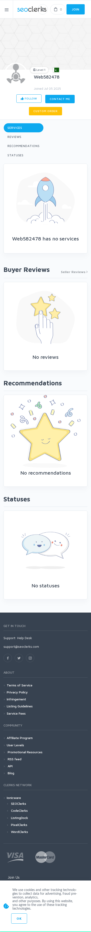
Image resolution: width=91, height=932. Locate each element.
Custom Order (45, 111)
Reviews (14, 137)
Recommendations (23, 146)
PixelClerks (19, 825)
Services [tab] (14, 128)
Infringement (16, 699)
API (10, 766)
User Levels (15, 745)
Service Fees (16, 713)
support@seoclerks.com (21, 646)
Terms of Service (19, 685)
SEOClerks (18, 803)
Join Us (14, 877)
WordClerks (19, 832)
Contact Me (60, 99)
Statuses (15, 155)
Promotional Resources (24, 752)
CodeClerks (19, 810)
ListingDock (19, 818)
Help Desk (24, 638)
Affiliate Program (20, 738)
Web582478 (47, 76)
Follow (30, 98)
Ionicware (14, 798)
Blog (10, 773)
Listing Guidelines (20, 706)
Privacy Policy (17, 692)
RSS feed (14, 759)
